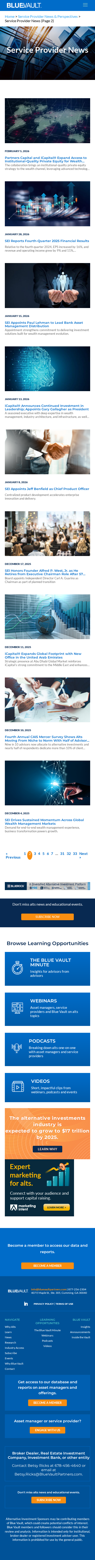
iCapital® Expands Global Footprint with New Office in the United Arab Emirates (43, 655)
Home (10, 16)
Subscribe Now (47, 917)
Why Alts (10, 1326)
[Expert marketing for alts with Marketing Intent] (39, 1216)
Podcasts (47, 1340)
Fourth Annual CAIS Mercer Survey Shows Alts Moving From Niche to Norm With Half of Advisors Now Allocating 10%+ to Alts (47, 739)
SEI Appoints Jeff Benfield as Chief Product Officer (47, 489)
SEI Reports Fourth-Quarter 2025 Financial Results (47, 241)
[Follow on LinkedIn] (28, 1304)
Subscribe (11, 1353)
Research (10, 1342)
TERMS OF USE (64, 1303)
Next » (83, 855)
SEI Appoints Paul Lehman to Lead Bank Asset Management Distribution (44, 324)
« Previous (13, 855)
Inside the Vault (81, 1337)
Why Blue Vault (14, 1363)
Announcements (80, 1332)
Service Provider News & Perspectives (48, 16)
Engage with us (47, 1430)
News (8, 1337)
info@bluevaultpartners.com (48, 1289)
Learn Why (47, 1149)
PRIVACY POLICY (44, 1303)
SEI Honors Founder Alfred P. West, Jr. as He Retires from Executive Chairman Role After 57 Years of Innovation (44, 572)
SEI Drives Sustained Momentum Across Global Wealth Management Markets (44, 821)
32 (69, 853)
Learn (8, 1332)
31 (62, 853)
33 (75, 853)
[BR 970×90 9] (47, 889)
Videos (47, 1346)
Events (9, 1358)
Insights (85, 1326)
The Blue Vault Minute (47, 1330)
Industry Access (14, 1347)
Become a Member (47, 1266)
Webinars (47, 1335)
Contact (10, 1368)
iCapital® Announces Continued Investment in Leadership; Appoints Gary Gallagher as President (47, 407)
